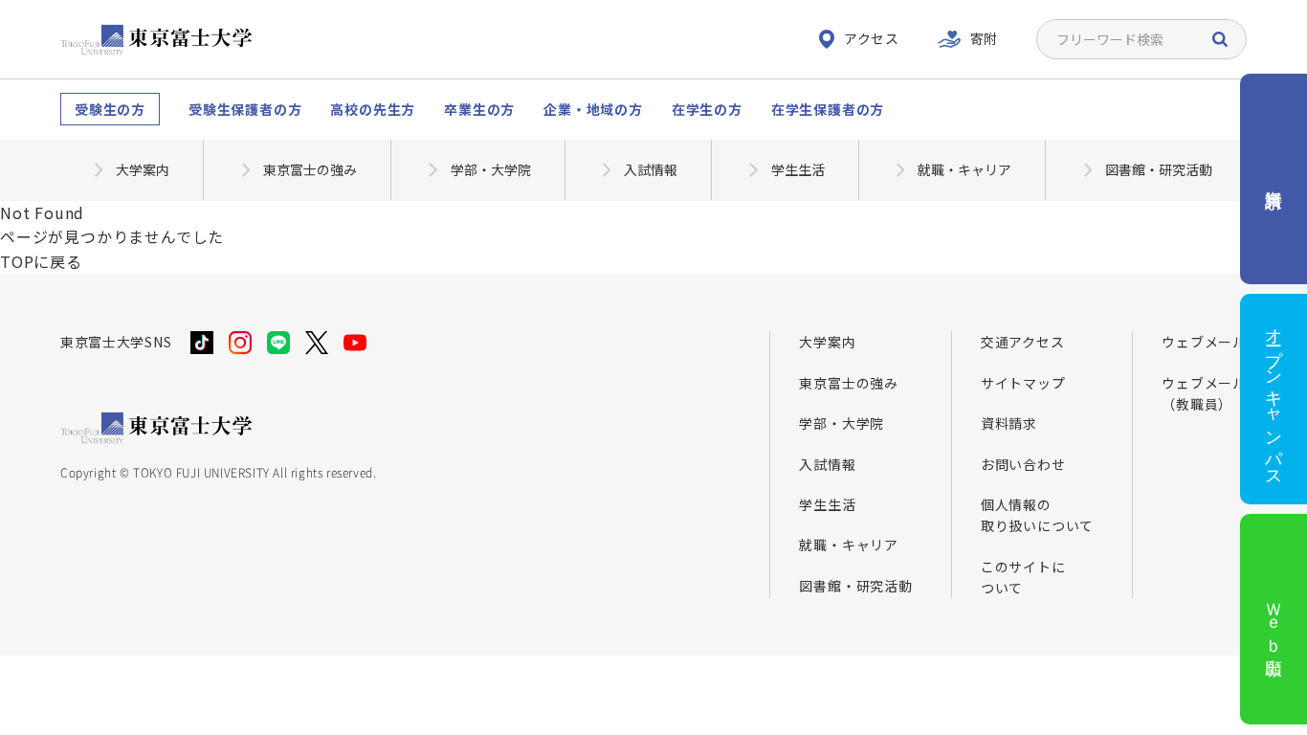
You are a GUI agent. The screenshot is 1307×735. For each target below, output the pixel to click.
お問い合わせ (1023, 464)
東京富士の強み (848, 382)
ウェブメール (1204, 341)
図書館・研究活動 (855, 585)
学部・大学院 (841, 423)
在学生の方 (707, 109)
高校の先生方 (372, 109)
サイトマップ (1023, 382)
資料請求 (1009, 423)
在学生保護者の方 (827, 109)
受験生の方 (110, 109)
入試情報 (827, 464)
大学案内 (827, 341)
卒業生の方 (479, 109)
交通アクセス (1023, 341)
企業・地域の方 (593, 109)
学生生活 (827, 504)
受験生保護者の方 (244, 109)
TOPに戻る (41, 261)
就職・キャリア (848, 544)
